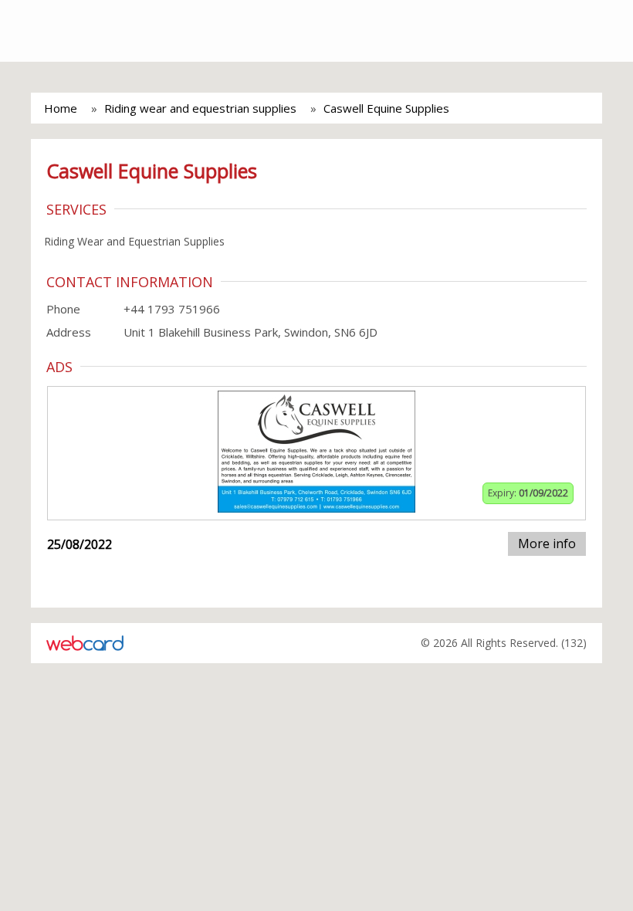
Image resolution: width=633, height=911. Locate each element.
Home (60, 108)
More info (547, 543)
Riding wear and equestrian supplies (200, 108)
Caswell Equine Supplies (386, 108)
